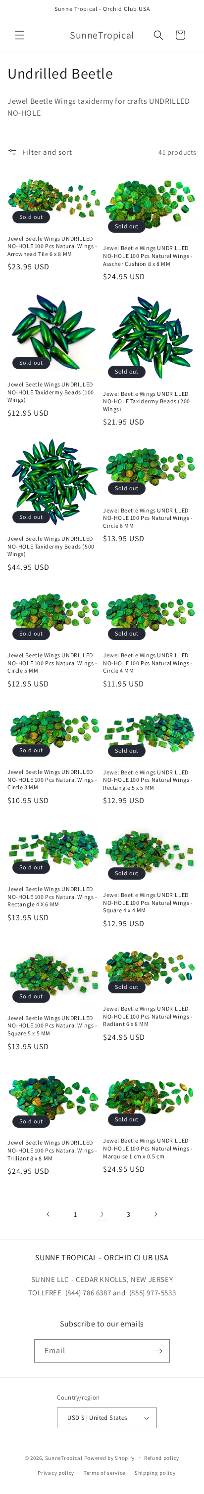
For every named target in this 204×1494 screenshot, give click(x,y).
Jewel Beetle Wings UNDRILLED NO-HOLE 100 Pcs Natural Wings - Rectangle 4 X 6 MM (52, 896)
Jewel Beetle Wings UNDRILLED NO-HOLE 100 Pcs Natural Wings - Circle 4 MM (148, 662)
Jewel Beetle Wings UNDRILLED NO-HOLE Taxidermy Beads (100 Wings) (50, 392)
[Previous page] (48, 1214)
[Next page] (155, 1214)
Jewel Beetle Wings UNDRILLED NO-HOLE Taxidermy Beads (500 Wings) (51, 546)
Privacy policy (56, 1472)
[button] (20, 35)
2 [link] (102, 1214)
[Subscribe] (158, 1351)
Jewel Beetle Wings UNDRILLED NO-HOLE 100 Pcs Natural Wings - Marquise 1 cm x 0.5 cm (148, 1148)
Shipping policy (155, 1472)
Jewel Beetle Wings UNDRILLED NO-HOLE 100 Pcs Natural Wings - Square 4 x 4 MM (148, 902)
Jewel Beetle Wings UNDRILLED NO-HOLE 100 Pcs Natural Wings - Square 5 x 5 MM (52, 1025)
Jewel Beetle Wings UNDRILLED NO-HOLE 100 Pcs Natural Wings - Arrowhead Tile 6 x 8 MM (52, 246)
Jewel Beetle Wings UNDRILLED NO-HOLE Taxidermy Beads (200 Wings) (146, 401)
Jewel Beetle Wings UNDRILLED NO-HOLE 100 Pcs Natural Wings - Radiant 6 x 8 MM (148, 1016)
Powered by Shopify (109, 1457)
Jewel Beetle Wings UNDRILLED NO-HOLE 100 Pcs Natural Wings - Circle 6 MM (148, 518)
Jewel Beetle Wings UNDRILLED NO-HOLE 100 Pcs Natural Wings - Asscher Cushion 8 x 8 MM (148, 255)
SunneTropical (64, 1457)
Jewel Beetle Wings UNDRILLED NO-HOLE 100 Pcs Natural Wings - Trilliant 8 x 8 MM (52, 1150)
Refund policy (161, 1457)
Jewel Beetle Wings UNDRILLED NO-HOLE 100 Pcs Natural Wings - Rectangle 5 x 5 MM (148, 779)
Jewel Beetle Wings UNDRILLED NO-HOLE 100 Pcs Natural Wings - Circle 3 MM (52, 779)
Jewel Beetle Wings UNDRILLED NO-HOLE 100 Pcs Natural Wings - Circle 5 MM (52, 662)
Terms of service (104, 1472)
